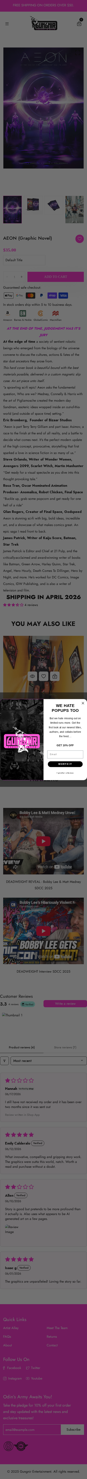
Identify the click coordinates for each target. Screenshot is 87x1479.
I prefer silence (65, 773)
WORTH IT (65, 764)
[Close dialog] (83, 703)
